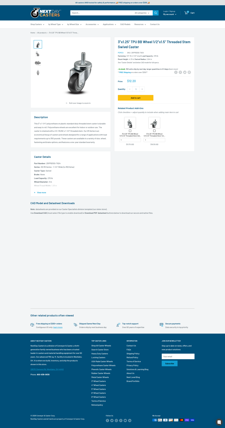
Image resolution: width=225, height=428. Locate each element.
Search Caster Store (100, 349)
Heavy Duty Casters (99, 353)
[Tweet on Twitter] (184, 72)
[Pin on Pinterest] (180, 72)
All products (42, 33)
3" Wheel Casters (98, 381)
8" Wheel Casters (98, 397)
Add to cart (135, 98)
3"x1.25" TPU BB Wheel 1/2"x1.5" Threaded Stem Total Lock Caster (154, 136)
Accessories (91, 24)
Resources (138, 24)
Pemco (120, 53)
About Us (130, 373)
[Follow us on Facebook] (107, 420)
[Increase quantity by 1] (142, 89)
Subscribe (169, 363)
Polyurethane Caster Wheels (103, 365)
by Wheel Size (73, 24)
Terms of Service (98, 401)
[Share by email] (189, 72)
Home (32, 33)
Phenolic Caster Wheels (101, 369)
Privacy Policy (132, 365)
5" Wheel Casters (98, 389)
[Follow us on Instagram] (116, 420)
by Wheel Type (54, 24)
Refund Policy (132, 357)
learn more (57, 327)
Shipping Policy (133, 353)
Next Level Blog (133, 377)
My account (168, 14)
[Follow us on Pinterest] (120, 420)
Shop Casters (36, 24)
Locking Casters (98, 357)
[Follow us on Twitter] (112, 420)
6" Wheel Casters (98, 393)
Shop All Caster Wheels (101, 345)
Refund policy (97, 405)
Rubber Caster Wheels (100, 373)
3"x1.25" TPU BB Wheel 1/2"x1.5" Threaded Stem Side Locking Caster (130, 136)
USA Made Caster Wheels (102, 361)
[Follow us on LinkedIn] (129, 420)
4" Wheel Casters (98, 385)
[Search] (156, 12)
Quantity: (122, 89)
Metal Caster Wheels (100, 377)
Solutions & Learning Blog (137, 369)
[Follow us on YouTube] (125, 420)
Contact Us (154, 24)
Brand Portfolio (133, 381)
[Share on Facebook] (176, 72)
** (124, 72)
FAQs (129, 349)
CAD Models (125, 24)
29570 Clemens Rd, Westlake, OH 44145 (47, 369)
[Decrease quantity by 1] (129, 89)
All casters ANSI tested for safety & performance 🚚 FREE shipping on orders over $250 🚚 (112, 2)
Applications (108, 24)
